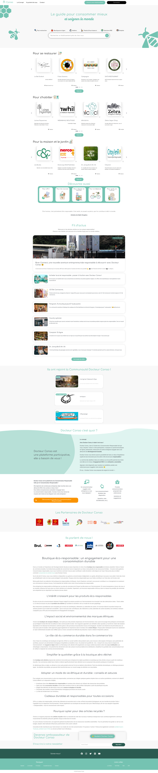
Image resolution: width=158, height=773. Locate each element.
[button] (31, 69)
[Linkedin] (95, 754)
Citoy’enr (108, 165)
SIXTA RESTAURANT (111, 76)
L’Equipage (84, 414)
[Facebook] (82, 754)
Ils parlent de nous (31, 2)
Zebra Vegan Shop (111, 120)
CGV (129, 765)
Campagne (85, 76)
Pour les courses (62, 189)
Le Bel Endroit (39, 76)
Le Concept (20, 2)
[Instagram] (86, 754)
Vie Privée (117, 765)
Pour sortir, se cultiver (112, 189)
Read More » (79, 253)
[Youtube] (99, 754)
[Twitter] (90, 754)
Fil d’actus (38, 765)
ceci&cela (37, 165)
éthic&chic (85, 120)
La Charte (109, 765)
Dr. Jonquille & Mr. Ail (88, 165)
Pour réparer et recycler (79, 189)
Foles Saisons (62, 76)
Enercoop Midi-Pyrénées (66, 165)
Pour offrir (46, 189)
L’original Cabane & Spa (88, 379)
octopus (83, 396)
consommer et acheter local (47, 573)
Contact (42, 2)
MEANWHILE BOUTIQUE (66, 120)
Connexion (116, 2)
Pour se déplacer (95, 189)
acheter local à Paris (45, 729)
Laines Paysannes (40, 120)
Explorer (22, 765)
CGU (124, 765)
